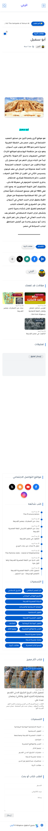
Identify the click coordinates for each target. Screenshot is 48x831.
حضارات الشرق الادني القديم (30, 753)
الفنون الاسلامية (34, 612)
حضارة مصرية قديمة (33, 634)
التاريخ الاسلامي (14, 591)
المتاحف (12, 623)
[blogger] (20, 487)
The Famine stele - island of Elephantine (22, 553)
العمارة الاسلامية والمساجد (30, 607)
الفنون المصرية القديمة (32, 618)
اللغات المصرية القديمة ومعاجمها (28, 736)
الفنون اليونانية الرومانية (31, 623)
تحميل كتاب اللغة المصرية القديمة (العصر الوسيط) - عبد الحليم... (25, 572)
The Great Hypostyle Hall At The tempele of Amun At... (16, 24)
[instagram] (24, 495)
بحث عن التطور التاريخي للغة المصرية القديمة (23, 530)
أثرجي (24, 5)
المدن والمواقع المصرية (31, 629)
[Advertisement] (24, 78)
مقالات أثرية (39, 34)
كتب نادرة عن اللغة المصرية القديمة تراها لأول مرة (22, 562)
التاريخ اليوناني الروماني (32, 596)
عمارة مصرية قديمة (33, 640)
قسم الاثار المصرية (33, 645)
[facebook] (36, 487)
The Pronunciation (31, 514)
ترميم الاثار (12, 629)
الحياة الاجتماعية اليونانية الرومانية (28, 727)
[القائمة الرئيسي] (44, 6)
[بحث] (4, 6)
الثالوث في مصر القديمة (36, 334)
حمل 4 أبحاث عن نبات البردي (27, 546)
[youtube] (28, 487)
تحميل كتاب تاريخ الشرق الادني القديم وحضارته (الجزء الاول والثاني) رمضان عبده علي (25, 696)
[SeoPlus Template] (36, 825)
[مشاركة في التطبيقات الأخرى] (12, 259)
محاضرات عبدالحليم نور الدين (30, 761)
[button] (34, 259)
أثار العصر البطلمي (34, 591)
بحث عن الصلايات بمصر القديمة (13, 309)
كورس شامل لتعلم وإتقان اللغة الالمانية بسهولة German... (37, 311)
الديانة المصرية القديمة (32, 601)
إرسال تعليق (36, 357)
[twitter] (12, 487)
